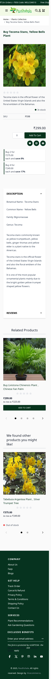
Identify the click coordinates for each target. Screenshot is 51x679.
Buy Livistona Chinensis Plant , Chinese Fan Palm (20, 387)
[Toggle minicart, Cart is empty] (43, 10)
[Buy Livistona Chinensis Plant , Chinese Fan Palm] (24, 359)
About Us (12, 564)
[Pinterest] (22, 656)
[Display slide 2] (21, 418)
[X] (16, 656)
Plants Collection (19, 19)
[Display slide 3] (27, 418)
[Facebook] (10, 656)
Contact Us (13, 607)
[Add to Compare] (36, 143)
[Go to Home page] (21, 10)
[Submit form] (42, 639)
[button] (11, 92)
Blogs (11, 573)
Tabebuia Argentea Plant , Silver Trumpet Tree (21, 501)
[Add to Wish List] (30, 143)
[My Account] (39, 10)
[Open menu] (6, 10)
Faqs (10, 568)
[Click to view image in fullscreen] (24, 65)
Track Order (14, 586)
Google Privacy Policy (17, 647)
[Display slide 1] (15, 418)
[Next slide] (43, 418)
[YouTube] (41, 656)
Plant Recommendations (20, 620)
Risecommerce (34, 673)
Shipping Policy (16, 603)
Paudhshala (23, 668)
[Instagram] (29, 656)
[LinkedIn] (35, 656)
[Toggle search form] (36, 10)
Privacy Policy (15, 594)
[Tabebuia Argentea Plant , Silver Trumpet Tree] (24, 473)
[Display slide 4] (33, 418)
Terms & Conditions (18, 599)
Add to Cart (35, 135)
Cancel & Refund (16, 590)
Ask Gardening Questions (21, 625)
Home (6, 19)
